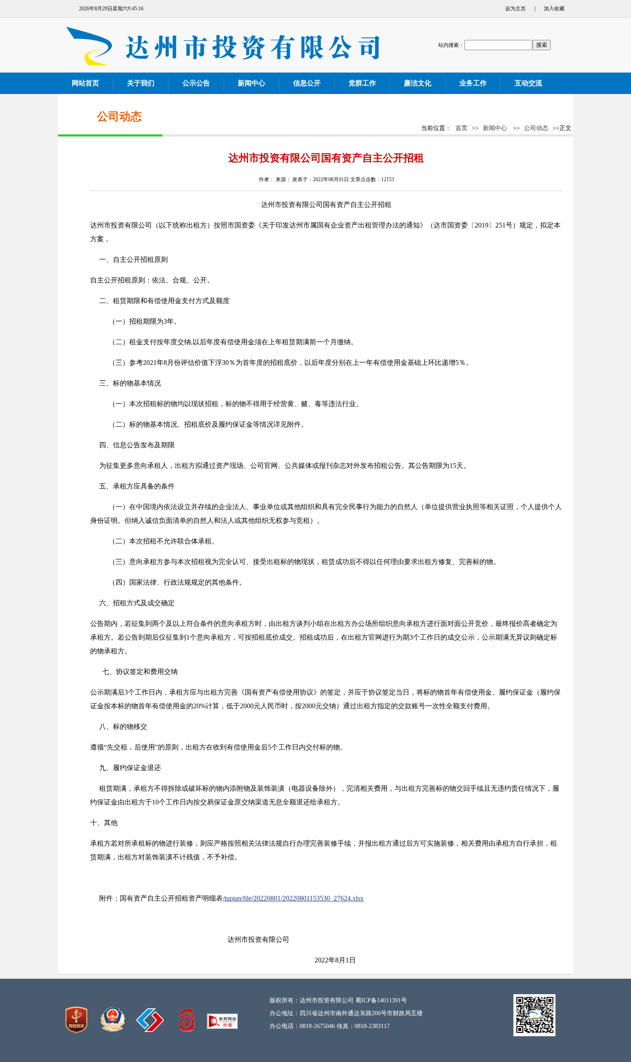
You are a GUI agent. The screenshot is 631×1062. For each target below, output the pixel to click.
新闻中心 (495, 128)
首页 (461, 128)
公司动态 (536, 128)
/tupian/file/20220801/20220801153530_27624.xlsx (293, 898)
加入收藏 (554, 9)
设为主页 (515, 9)
